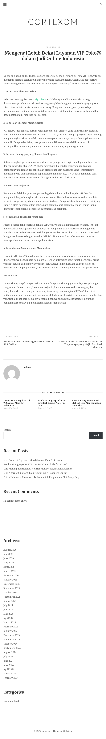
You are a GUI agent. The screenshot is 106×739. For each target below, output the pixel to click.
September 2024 (12, 648)
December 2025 (11, 584)
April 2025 (8, 618)
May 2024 (8, 665)
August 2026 (9, 550)
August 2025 (9, 601)
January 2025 (10, 631)
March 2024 (9, 673)
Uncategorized (11, 701)
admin (27, 367)
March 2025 (9, 622)
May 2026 (8, 562)
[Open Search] (101, 4)
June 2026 (8, 558)
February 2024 (10, 678)
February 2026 (10, 575)
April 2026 (8, 567)
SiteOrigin (67, 731)
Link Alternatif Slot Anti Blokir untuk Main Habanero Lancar (35, 473)
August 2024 (9, 652)
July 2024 (8, 656)
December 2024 (11, 635)
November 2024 (11, 639)
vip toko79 (40, 99)
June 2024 (8, 661)
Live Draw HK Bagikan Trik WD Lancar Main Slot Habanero (34, 460)
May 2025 (8, 614)
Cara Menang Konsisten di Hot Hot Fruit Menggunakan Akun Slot (37, 468)
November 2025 (11, 588)
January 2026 (10, 579)
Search (7, 430)
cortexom (53, 22)
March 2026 (9, 571)
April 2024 (8, 669)
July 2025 (8, 605)
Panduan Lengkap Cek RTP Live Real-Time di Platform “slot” (35, 464)
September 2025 (11, 596)
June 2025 (8, 609)
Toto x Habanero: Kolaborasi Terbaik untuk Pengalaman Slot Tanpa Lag (41, 477)
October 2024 (10, 643)
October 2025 (10, 592)
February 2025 (10, 626)
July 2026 (8, 554)
